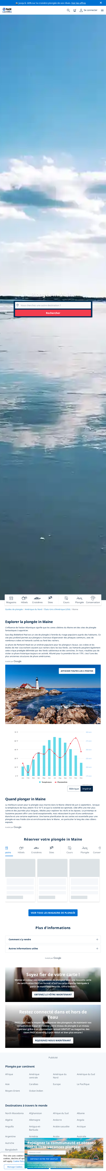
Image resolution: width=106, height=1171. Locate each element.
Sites (51, 852)
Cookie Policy (19, 1161)
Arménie (33, 1136)
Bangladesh (11, 1149)
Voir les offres (78, 3)
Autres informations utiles (23, 948)
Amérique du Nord (33, 609)
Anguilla (9, 1126)
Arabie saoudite (61, 1126)
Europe (57, 1084)
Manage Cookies (14, 1166)
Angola (80, 1119)
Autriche (9, 1143)
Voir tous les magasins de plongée (53, 912)
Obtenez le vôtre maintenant (53, 994)
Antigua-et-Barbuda (35, 1128)
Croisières (36, 852)
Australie (81, 1136)
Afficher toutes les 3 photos (77, 671)
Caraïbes (33, 1084)
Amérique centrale (34, 1076)
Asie (7, 1084)
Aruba (56, 1136)
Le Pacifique (83, 1084)
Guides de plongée (14, 609)
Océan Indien (36, 1090)
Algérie (9, 1119)
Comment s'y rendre (20, 939)
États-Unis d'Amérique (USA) (57, 609)
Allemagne (34, 1119)
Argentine (10, 1136)
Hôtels (21, 852)
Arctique (81, 1126)
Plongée (85, 852)
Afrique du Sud (61, 1113)
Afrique (9, 1074)
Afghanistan (35, 1113)
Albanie (81, 1113)
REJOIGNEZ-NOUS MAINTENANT (53, 1040)
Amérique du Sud (86, 1074)
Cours (70, 852)
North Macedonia (14, 1113)
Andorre (57, 1119)
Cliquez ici (75, 1165)
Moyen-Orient (12, 1090)
